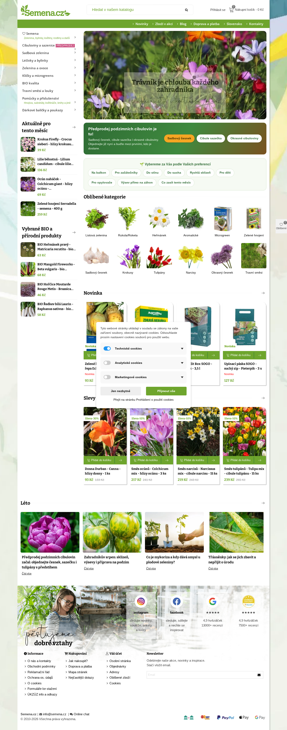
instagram (141, 612)
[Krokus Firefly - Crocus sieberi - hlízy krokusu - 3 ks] (28, 144)
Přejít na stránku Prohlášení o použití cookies (143, 399)
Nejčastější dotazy (81, 677)
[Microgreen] (222, 218)
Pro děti (225, 172)
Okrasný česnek (222, 272)
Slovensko (234, 24)
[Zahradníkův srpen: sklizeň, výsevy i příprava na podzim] (112, 532)
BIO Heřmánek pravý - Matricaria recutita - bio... (56, 247)
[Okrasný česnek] (222, 255)
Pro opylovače (102, 182)
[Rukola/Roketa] (127, 218)
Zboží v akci (164, 24)
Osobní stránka (120, 661)
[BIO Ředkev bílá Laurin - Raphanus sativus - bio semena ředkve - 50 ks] (28, 309)
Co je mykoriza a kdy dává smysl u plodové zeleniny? (173, 559)
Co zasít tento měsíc (176, 182)
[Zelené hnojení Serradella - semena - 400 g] (28, 208)
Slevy (89, 398)
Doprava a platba (207, 24)
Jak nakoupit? (78, 661)
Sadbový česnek (179, 138)
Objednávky (117, 666)
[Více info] (214, 355)
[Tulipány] (159, 255)
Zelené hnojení (254, 235)
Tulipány (159, 272)
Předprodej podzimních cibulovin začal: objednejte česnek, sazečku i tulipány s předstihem (49, 562)
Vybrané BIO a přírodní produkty (41, 232)
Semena (47, 35)
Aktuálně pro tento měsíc (36, 127)
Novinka (93, 293)
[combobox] (134, 10)
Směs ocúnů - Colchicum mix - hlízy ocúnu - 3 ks (149, 471)
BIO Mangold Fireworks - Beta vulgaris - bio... (56, 266)
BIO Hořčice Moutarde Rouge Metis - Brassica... (55, 286)
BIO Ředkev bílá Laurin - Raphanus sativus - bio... (55, 306)
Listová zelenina (96, 235)
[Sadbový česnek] (96, 255)
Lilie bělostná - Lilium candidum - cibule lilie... (55, 161)
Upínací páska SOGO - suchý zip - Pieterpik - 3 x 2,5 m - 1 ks (243, 368)
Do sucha (174, 172)
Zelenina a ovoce (35, 68)
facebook (176, 612)
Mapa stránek (77, 672)
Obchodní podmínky (41, 666)
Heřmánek (159, 235)
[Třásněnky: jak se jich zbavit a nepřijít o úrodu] (236, 532)
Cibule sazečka (211, 138)
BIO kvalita (30, 83)
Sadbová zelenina (35, 53)
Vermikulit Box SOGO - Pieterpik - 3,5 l (195, 366)
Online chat (81, 714)
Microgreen (222, 235)
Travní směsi (253, 272)
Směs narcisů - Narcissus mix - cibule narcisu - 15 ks (197, 471)
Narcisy (191, 272)
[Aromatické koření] (190, 218)
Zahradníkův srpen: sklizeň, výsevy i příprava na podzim (106, 559)
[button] (67, 127)
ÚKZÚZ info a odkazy (42, 694)
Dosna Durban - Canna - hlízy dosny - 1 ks (103, 471)
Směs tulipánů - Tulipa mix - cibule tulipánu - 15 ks (244, 471)
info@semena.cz (55, 714)
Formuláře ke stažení (42, 688)
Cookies (115, 683)
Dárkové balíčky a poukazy (42, 110)
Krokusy (127, 272)
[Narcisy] (190, 255)
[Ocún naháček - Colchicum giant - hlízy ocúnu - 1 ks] (28, 184)
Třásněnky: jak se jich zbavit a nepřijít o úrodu (232, 559)
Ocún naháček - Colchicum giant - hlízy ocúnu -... (54, 183)
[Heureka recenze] (248, 601)
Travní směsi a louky (37, 91)
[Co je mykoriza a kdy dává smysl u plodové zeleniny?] (174, 532)
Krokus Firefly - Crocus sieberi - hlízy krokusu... (55, 141)
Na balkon (99, 172)
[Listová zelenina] (96, 218)
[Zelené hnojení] (253, 218)
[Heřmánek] (159, 218)
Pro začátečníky (126, 172)
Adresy (114, 672)
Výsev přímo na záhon (137, 182)
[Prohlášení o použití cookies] (107, 683)
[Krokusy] (127, 255)
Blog (183, 24)
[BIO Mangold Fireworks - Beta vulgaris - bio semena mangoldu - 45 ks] (28, 269)
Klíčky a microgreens (37, 75)
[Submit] (186, 10)
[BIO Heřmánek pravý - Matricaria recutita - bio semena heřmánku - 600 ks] (28, 249)
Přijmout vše (166, 391)
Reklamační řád (38, 672)
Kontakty (256, 24)
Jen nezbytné (120, 391)
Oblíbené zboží (119, 677)
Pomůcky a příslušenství (46, 100)
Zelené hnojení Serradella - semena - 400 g (56, 206)
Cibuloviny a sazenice (48, 45)
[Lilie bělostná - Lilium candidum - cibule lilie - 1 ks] (28, 164)
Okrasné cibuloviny (244, 138)
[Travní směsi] (253, 255)
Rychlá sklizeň (200, 172)
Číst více (27, 573)
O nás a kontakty (39, 661)
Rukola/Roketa (128, 235)
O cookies (35, 683)
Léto (25, 503)
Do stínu (152, 172)
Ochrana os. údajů (40, 677)
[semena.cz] (46, 10)
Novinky (142, 24)
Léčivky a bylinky (35, 60)
